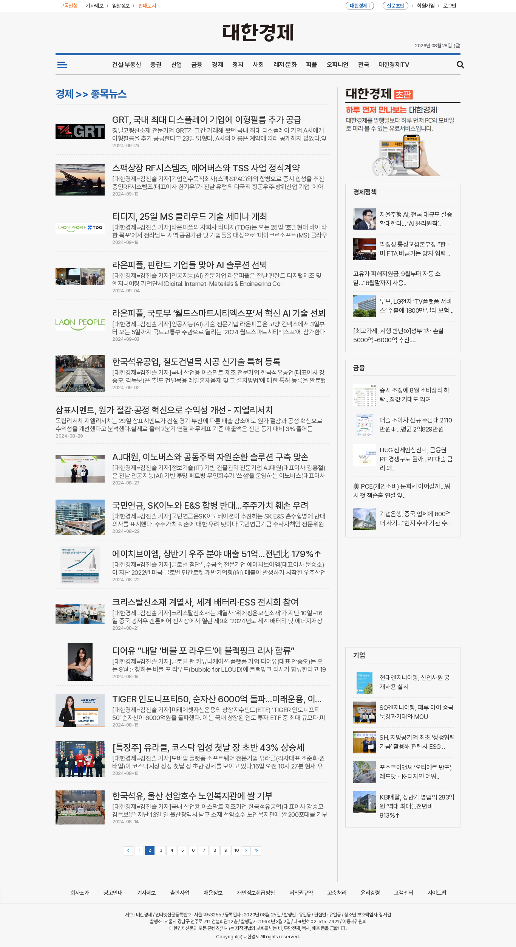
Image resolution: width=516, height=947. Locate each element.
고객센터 (403, 893)
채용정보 (213, 893)
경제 (217, 64)
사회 (258, 64)
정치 (237, 64)
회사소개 (79, 893)
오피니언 (338, 64)
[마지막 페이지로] (256, 850)
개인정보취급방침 (256, 893)
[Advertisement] (402, 592)
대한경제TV (394, 64)
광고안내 (113, 893)
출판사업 (179, 893)
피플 (311, 64)
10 (236, 850)
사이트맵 (437, 893)
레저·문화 (285, 64)
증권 (155, 64)
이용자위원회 (354, 921)
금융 (197, 64)
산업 (176, 64)
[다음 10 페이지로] (246, 850)
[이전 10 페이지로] (128, 850)
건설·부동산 (126, 64)
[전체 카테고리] (62, 64)
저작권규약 (301, 893)
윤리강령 (370, 893)
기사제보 (146, 893)
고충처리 (337, 893)
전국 (363, 64)
